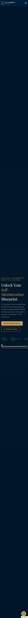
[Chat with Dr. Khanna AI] (23, 613)
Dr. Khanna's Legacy (11, 329)
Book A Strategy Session (12, 323)
